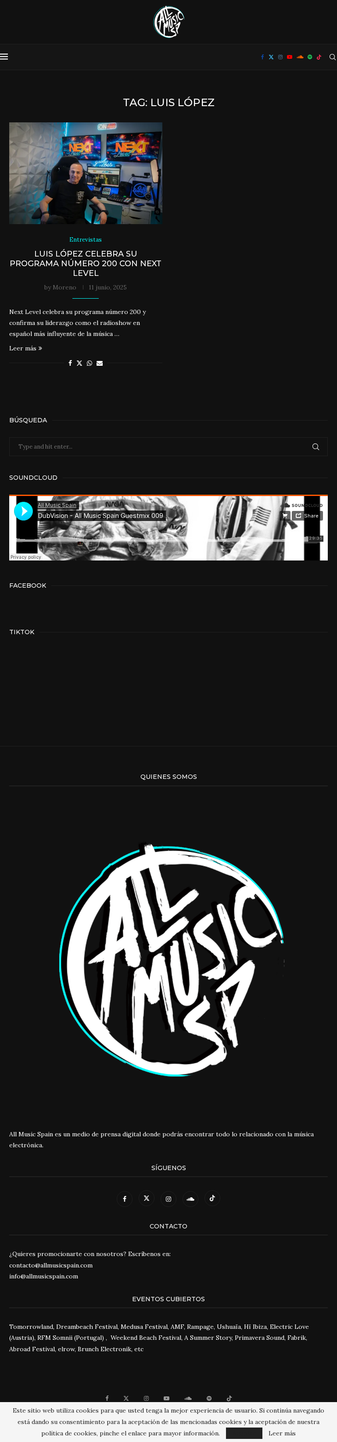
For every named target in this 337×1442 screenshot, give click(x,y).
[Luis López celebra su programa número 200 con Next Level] (85, 173)
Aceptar (244, 1433)
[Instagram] (280, 57)
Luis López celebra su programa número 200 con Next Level (85, 263)
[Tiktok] (319, 57)
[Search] (332, 57)
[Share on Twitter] (79, 363)
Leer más (22, 348)
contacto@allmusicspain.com (51, 1265)
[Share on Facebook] (70, 363)
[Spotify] (310, 57)
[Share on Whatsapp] (89, 363)
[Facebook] (262, 57)
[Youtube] (289, 57)
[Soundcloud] (300, 57)
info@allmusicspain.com (43, 1276)
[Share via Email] (100, 363)
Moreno (64, 287)
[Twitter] (271, 57)
